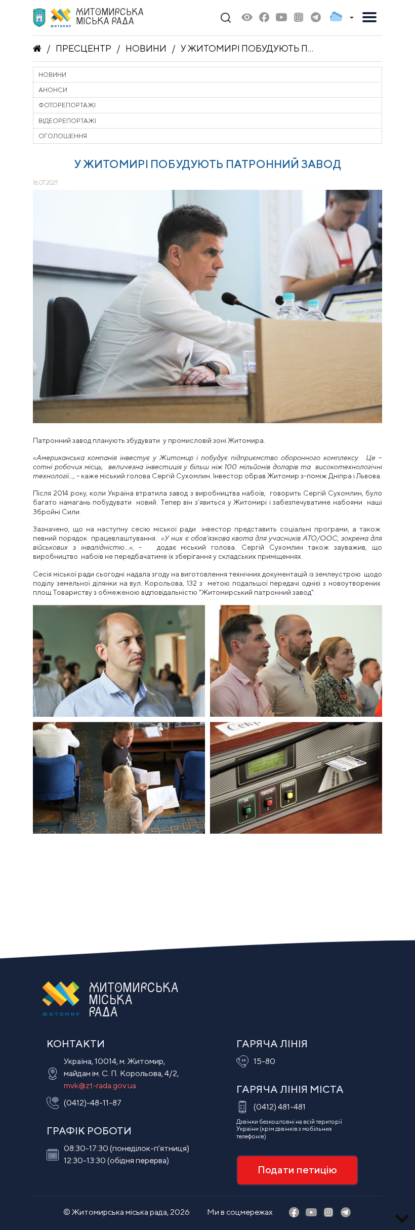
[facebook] (264, 18)
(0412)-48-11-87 (92, 1103)
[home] (37, 48)
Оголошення (62, 136)
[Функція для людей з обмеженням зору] (247, 18)
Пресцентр (83, 48)
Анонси (52, 90)
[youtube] (281, 18)
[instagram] (299, 18)
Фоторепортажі (67, 105)
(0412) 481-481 (280, 1107)
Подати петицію (297, 1169)
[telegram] (316, 18)
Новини (146, 48)
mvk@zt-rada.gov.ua (100, 1085)
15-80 (264, 1061)
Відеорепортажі (67, 121)
